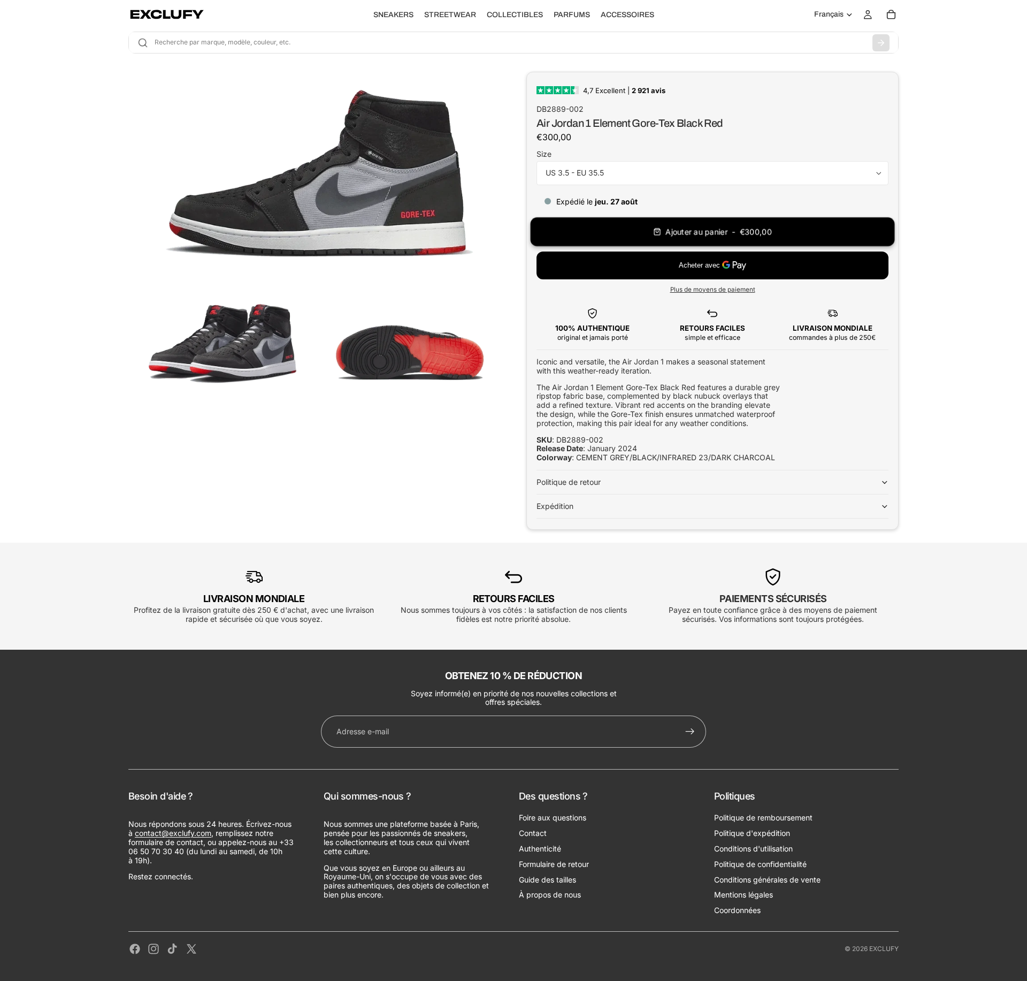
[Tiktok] (172, 948)
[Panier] (891, 14)
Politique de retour (569, 481)
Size (544, 153)
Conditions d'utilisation (753, 848)
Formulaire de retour (554, 864)
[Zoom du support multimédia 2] (220, 340)
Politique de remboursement (763, 817)
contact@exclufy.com (173, 833)
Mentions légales (743, 894)
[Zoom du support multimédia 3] (408, 340)
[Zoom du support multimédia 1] (314, 171)
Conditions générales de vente (767, 879)
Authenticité (540, 848)
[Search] (881, 42)
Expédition (555, 506)
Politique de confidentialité (760, 864)
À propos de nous (550, 894)
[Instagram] (153, 948)
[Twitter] (191, 948)
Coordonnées (737, 910)
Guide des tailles (547, 879)
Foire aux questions (552, 817)
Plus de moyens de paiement (712, 289)
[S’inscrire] (690, 731)
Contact (533, 833)
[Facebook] (134, 948)
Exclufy (884, 949)
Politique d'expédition (752, 833)
